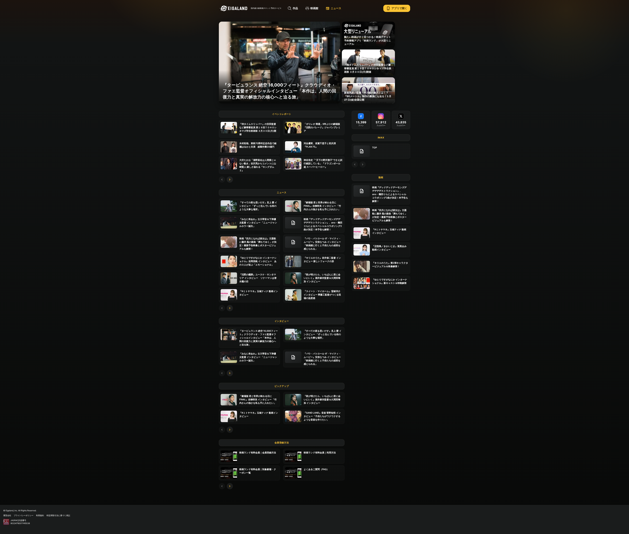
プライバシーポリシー (23, 515)
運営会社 (7, 515)
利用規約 (40, 515)
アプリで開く (396, 8)
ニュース (333, 8)
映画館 (314, 8)
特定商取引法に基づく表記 (58, 515)
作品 (295, 8)
